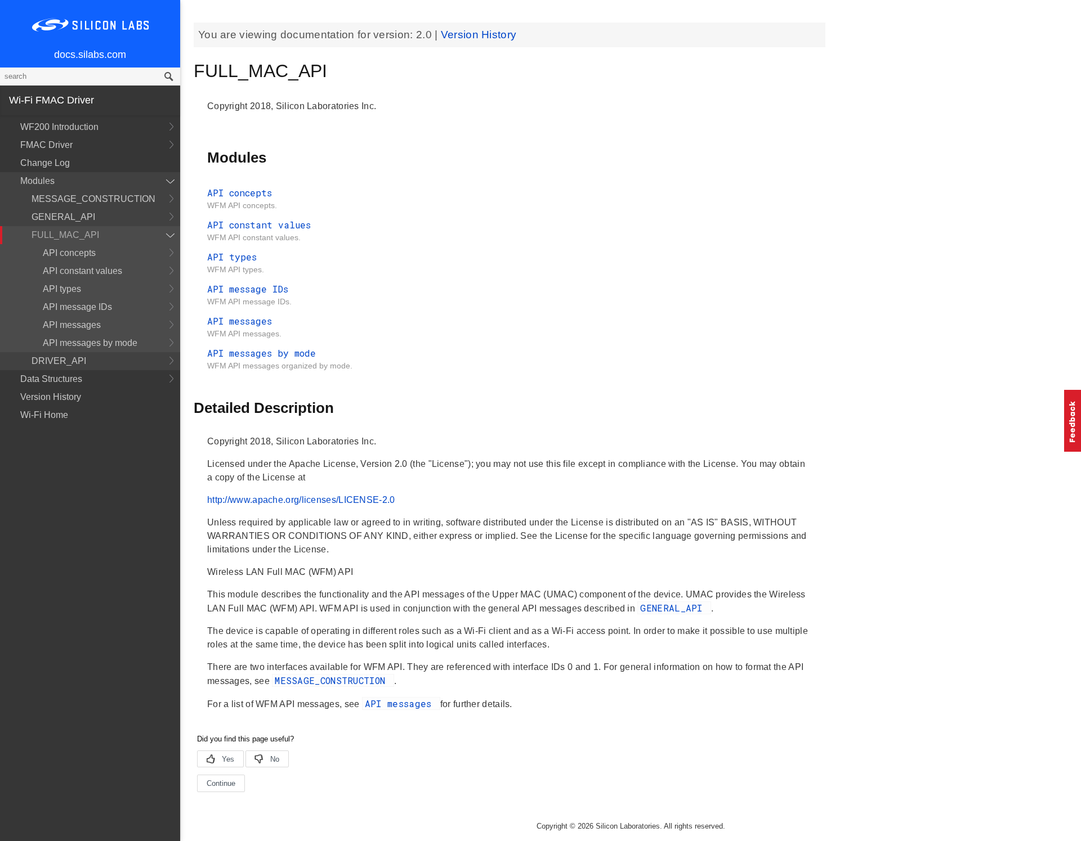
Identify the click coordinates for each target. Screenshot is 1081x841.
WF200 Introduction (59, 127)
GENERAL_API (63, 217)
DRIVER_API (59, 361)
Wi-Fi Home (44, 415)
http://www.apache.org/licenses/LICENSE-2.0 (301, 500)
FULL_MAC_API (65, 235)
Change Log (45, 163)
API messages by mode (90, 343)
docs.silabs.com (90, 54)
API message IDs (77, 307)
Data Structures (51, 379)
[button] (1072, 421)
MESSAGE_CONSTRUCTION (93, 199)
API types (62, 289)
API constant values (82, 271)
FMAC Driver (46, 145)
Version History (50, 397)
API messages (72, 325)
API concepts (69, 253)
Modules (37, 181)
